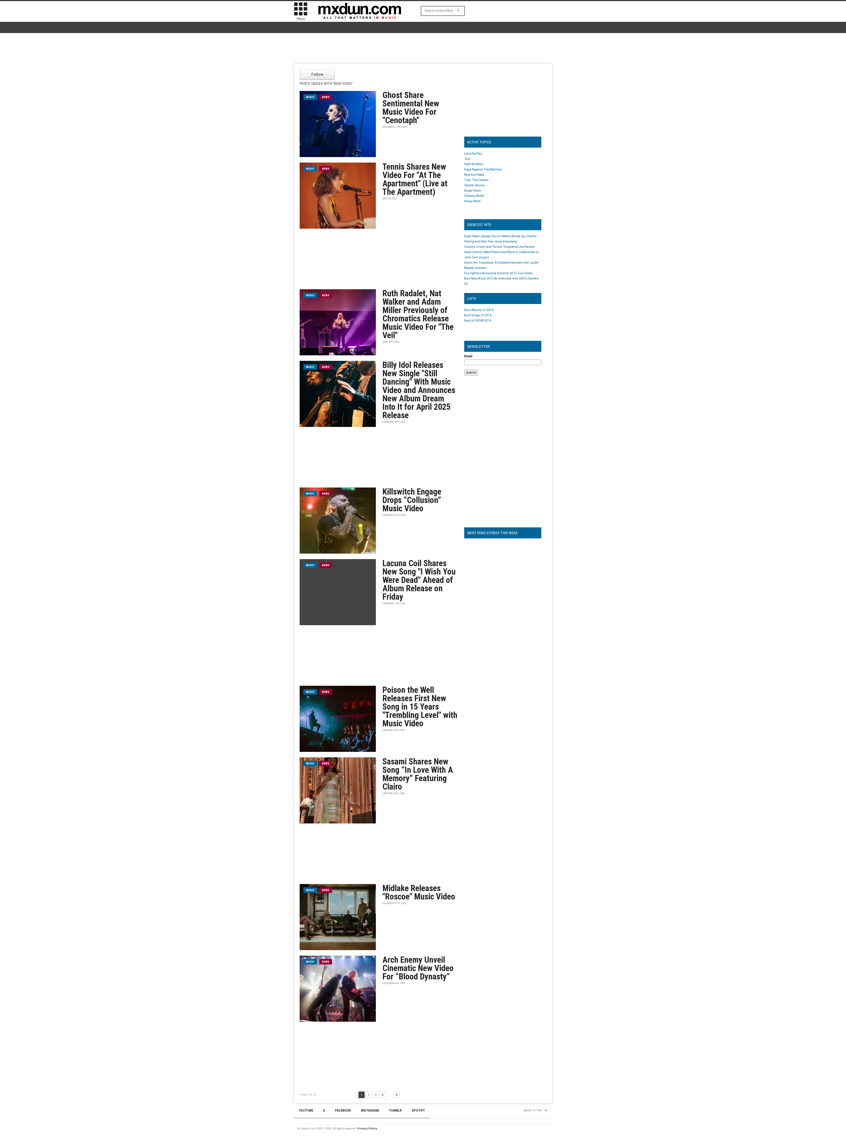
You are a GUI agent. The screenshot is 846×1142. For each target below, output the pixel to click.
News (325, 97)
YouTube (306, 1110)
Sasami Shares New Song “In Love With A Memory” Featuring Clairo (417, 774)
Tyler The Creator (476, 180)
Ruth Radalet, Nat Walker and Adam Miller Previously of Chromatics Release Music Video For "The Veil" (418, 314)
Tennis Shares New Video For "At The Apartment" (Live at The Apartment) (414, 179)
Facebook (343, 1110)
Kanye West (472, 201)
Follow (317, 74)
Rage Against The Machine (483, 169)
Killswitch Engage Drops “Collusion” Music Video (411, 500)
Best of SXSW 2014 (477, 320)
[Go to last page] (397, 1095)
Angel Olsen (472, 190)
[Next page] (383, 1095)
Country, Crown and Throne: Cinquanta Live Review (499, 246)
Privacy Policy (367, 1128)
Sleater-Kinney (474, 185)
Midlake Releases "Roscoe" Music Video (418, 892)
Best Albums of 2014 (479, 310)
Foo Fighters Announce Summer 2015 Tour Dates (498, 273)
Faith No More (473, 164)
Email (468, 356)
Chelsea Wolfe (474, 196)
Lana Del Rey (473, 153)
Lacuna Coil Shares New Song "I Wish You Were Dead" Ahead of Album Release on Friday (419, 580)
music (310, 97)
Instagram (370, 1110)
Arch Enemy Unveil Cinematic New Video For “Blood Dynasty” (418, 968)
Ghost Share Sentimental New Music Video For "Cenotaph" (410, 107)
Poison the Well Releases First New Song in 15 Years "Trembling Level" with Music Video (419, 706)
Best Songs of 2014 (478, 315)
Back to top (533, 1110)
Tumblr (395, 1110)
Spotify (418, 1110)
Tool (467, 159)
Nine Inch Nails (474, 174)
